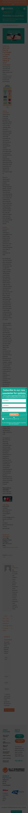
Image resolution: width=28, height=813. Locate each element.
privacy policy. (22, 418)
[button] (14, 414)
